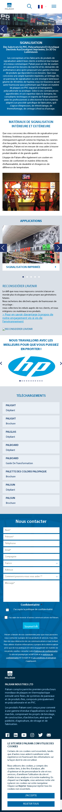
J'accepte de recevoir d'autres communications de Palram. (33, 618)
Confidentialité (31, 605)
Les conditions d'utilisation (44, 658)
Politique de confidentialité (45, 651)
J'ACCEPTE (31, 795)
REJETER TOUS (31, 804)
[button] (27, 35)
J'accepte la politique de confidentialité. (33, 609)
